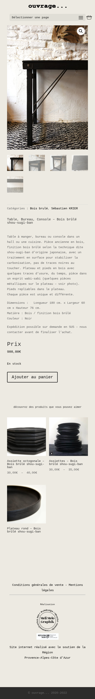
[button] (81, 31)
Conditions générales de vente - (39, 585)
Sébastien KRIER (64, 208)
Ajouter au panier (32, 377)
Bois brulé (39, 208)
